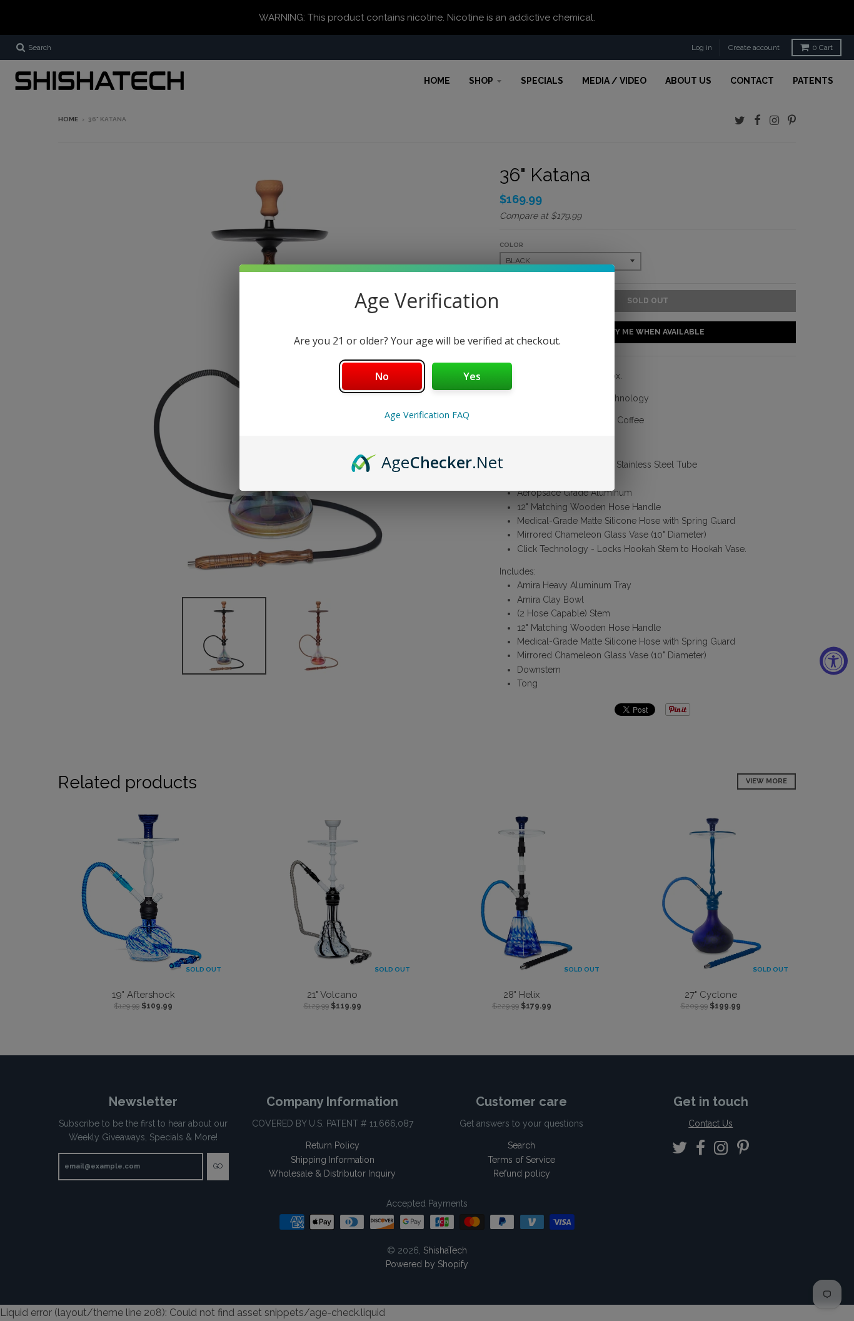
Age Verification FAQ (427, 415)
